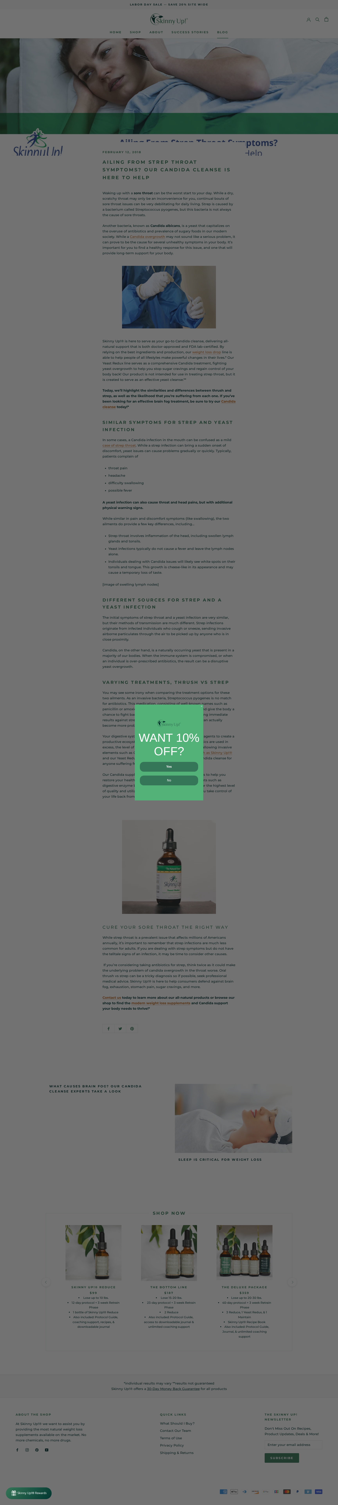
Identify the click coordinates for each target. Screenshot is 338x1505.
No (169, 780)
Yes (169, 766)
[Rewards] (29, 1493)
